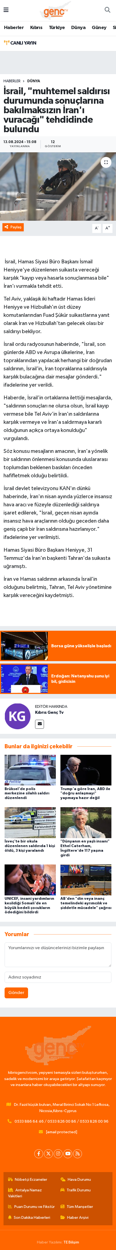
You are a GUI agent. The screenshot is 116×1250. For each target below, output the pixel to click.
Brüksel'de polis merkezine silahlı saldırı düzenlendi (27, 793)
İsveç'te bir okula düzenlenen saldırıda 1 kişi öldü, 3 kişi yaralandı (30, 846)
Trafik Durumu (79, 1190)
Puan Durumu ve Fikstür (34, 1207)
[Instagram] (58, 1153)
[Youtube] (67, 1153)
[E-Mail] (39, 724)
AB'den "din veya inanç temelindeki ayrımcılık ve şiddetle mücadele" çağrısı (85, 903)
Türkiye (57, 27)
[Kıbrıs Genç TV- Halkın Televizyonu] (55, 10)
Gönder (16, 992)
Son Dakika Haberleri (32, 1218)
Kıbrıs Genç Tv (49, 712)
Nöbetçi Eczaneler (31, 1180)
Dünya (78, 27)
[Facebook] (38, 1153)
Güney (99, 27)
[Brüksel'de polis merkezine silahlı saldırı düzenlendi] (30, 770)
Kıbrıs (36, 27)
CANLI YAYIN (22, 43)
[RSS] (77, 1153)
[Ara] (107, 10)
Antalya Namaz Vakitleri (25, 1193)
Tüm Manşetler (80, 1207)
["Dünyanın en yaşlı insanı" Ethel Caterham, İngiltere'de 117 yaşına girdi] (86, 822)
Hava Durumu (79, 1180)
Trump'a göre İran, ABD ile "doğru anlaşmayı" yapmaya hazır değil (85, 793)
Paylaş (16, 227)
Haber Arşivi (77, 1218)
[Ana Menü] (6, 10)
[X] (48, 1153)
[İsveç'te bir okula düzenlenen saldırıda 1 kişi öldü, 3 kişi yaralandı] (30, 822)
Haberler (14, 27)
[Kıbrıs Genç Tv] (17, 716)
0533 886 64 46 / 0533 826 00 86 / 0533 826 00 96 (61, 1121)
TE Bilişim (71, 1242)
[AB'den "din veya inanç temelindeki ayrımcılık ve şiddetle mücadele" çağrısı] (86, 879)
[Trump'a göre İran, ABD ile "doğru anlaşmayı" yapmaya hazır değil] (86, 770)
